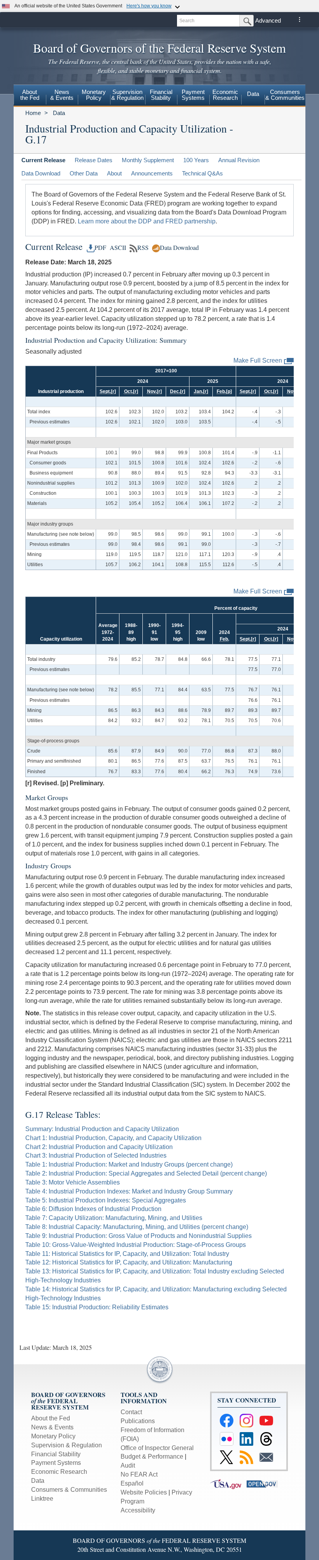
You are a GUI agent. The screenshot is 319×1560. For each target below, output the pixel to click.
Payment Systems (56, 1462)
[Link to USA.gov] (228, 1483)
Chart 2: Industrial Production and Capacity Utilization (99, 1147)
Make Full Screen (257, 360)
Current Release (43, 160)
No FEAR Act (139, 1474)
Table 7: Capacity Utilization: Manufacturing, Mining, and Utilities (113, 1218)
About (114, 173)
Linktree (42, 1498)
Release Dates (93, 160)
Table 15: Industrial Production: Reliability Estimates (96, 1307)
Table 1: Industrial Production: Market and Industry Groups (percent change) (129, 1164)
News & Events (52, 1427)
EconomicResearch (225, 95)
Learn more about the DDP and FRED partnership (147, 221)
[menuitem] (30, 96)
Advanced (268, 20)
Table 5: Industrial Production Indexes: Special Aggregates (105, 1200)
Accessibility (138, 1510)
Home (33, 113)
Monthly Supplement (148, 160)
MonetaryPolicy (94, 95)
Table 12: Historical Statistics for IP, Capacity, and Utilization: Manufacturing (128, 1262)
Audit (128, 1465)
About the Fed (50, 1418)
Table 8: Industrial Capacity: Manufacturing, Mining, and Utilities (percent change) (136, 1227)
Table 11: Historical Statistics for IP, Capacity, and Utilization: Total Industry (127, 1253)
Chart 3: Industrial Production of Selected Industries (96, 1155)
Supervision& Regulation (127, 95)
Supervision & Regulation (66, 1445)
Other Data (84, 173)
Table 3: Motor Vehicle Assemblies (72, 1182)
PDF (100, 247)
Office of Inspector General (157, 1448)
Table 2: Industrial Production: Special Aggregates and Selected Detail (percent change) (146, 1173)
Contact (131, 1412)
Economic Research (59, 1471)
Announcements (152, 173)
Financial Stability (56, 1454)
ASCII (117, 247)
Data (253, 93)
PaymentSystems (193, 95)
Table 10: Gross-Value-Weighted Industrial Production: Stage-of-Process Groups (135, 1244)
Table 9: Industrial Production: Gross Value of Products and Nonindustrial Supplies (138, 1235)
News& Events (62, 95)
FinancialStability (161, 95)
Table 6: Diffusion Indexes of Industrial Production (93, 1209)
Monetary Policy (53, 1436)
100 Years (196, 160)
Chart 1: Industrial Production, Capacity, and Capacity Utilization (113, 1138)
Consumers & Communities (285, 95)
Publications (138, 1421)
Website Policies (144, 1492)
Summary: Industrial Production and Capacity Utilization (102, 1129)
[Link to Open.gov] (264, 1483)
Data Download (40, 173)
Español (132, 1483)
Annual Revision (238, 160)
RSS (143, 247)
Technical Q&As (202, 173)
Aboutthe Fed (29, 95)
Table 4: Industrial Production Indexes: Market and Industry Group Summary (129, 1191)
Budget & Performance (152, 1456)
